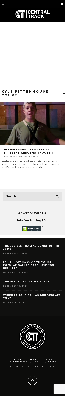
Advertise (20, 362)
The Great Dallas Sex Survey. (27, 281)
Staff (52, 362)
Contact (34, 360)
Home (17, 360)
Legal (50, 360)
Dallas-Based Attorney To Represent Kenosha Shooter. (28, 151)
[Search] (62, 4)
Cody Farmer (8, 156)
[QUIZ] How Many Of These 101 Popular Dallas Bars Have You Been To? (28, 265)
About (37, 362)
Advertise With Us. (32, 213)
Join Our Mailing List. (32, 220)
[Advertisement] (32, 55)
